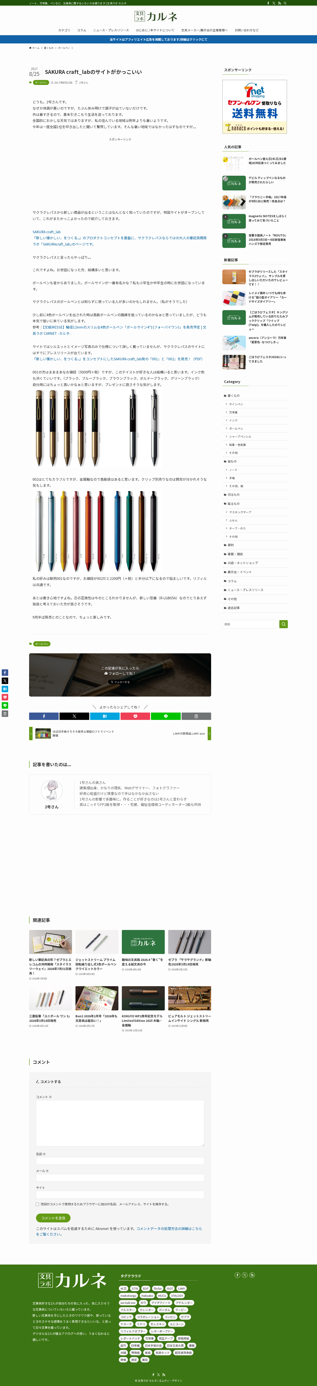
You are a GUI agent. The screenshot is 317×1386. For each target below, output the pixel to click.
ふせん (233, 520)
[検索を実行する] (283, 624)
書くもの (234, 395)
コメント (44, 1096)
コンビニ (170, 1317)
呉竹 (123, 1345)
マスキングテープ (240, 512)
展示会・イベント (240, 572)
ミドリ (141, 1324)
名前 (41, 1154)
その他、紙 (236, 486)
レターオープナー (162, 1331)
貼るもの (234, 503)
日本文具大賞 (175, 1345)
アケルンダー (184, 1303)
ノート (233, 470)
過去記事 (234, 608)
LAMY (181, 1288)
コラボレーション (148, 1317)
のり (143, 1303)
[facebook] (268, 3)
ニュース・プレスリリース (246, 590)
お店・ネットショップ (243, 563)
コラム (232, 581)
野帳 (123, 1360)
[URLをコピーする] (196, 716)
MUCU (162, 1295)
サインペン (236, 404)
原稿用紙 (183, 1338)
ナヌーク (126, 1324)
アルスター (128, 1310)
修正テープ (166, 1338)
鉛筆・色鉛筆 (237, 445)
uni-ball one (128, 1303)
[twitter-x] (274, 3)
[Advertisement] (120, 172)
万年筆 (233, 412)
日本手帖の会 (153, 1345)
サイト (40, 1187)
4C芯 (124, 1288)
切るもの (234, 494)
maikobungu (128, 1295)
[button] (44, 716)
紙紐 (148, 1353)
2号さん (52, 806)
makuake (147, 1295)
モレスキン (158, 1324)
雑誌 (145, 1360)
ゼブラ (185, 1317)
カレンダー (147, 1310)
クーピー (181, 1310)
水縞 (123, 1353)
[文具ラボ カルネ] (158, 16)
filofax (158, 1288)
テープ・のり (237, 528)
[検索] (285, 3)
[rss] (279, 3)
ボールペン (41, 82)
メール (42, 1170)
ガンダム (164, 1310)
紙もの (232, 461)
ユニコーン (177, 1324)
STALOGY (177, 1295)
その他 (233, 453)
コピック (126, 1317)
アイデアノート (161, 1303)
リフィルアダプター (133, 1331)
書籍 (192, 1345)
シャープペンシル (240, 436)
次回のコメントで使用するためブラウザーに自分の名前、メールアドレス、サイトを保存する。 (105, 1204)
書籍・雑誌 (235, 554)
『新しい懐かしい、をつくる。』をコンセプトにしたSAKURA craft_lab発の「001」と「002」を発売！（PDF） (119, 358)
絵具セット (163, 1353)
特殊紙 (135, 1353)
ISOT (170, 1288)
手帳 (232, 478)
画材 (231, 545)
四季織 (135, 1345)
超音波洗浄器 (183, 1353)
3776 (135, 1288)
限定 (134, 1360)
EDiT (146, 1288)
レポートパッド (130, 1338)
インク (233, 420)
